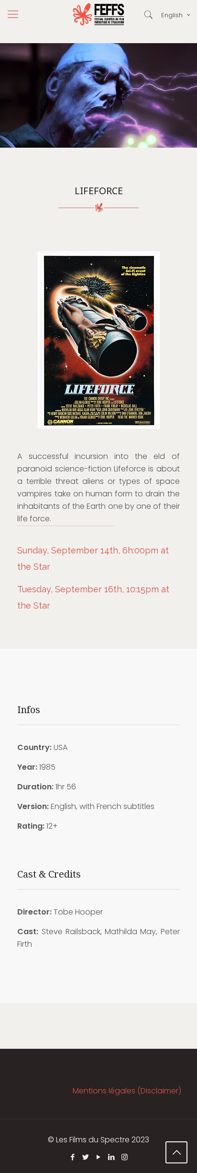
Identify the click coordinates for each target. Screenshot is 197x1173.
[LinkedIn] (112, 1157)
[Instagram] (125, 1157)
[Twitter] (86, 1157)
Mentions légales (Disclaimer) (127, 1090)
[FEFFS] (98, 14)
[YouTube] (99, 1157)
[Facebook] (73, 1157)
